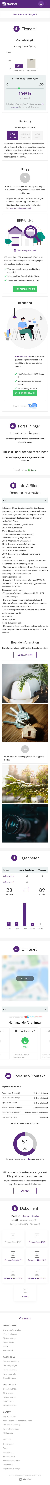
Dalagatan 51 (8, 876)
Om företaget (8, 1444)
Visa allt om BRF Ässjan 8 (25, 14)
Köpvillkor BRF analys (11, 1468)
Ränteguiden (8, 1393)
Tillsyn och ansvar (10, 1370)
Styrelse (35, 1216)
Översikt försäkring (11, 1361)
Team (5, 1448)
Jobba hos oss (8, 1452)
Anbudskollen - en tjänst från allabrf (17, 1421)
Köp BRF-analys (9, 1416)
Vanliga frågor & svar (11, 1429)
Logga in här (25, 655)
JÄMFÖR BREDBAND (25, 393)
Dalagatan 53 (8, 882)
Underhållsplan (9, 1342)
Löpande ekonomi (10, 1334)
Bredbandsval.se (22, 356)
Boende (25, 1216)
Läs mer (25, 1191)
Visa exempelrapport (26, 250)
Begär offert (8, 1350)
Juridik (5, 1346)
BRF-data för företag (11, 1425)
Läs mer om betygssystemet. (18, 208)
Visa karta (25, 978)
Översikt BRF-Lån (10, 1389)
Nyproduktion (8, 1401)
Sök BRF (26, 1318)
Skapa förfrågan (9, 1378)
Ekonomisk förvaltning (12, 1330)
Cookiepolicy (8, 1464)
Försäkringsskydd (10, 1366)
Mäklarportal (8, 1433)
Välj (4, 500)
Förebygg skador (9, 1374)
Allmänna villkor (9, 1456)
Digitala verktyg (9, 1338)
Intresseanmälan (10, 1405)
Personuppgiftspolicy (11, 1460)
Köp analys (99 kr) (25, 289)
